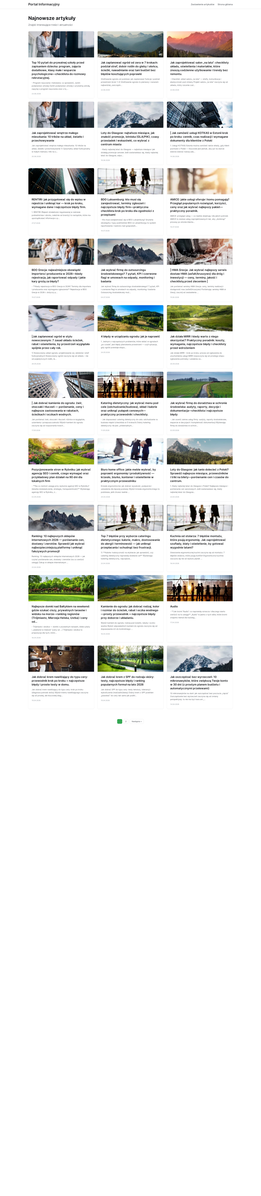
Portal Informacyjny (44, 4)
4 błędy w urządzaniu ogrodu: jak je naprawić (130, 336)
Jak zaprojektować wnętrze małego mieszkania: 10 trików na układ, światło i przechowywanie (58, 136)
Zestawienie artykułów (202, 4)
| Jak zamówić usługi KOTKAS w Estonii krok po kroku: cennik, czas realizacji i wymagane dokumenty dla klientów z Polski (199, 136)
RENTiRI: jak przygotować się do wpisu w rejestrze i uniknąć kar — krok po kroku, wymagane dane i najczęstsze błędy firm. (59, 203)
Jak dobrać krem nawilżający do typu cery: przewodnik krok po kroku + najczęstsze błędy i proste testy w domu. (60, 680)
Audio (174, 606)
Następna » (137, 721)
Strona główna (225, 4)
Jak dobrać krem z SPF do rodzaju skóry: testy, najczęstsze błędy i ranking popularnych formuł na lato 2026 (127, 680)
